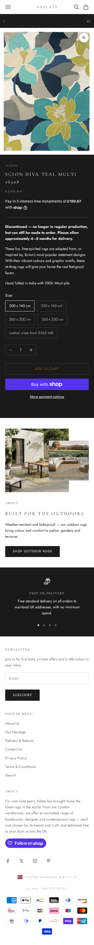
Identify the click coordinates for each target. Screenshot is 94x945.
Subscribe (22, 695)
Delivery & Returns (19, 740)
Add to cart (47, 368)
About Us (12, 723)
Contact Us (13, 749)
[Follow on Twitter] (21, 860)
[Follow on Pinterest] (48, 860)
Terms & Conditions (20, 766)
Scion (11, 165)
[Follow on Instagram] (35, 860)
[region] (47, 597)
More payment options (47, 396)
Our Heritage (15, 732)
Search (10, 775)
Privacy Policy (16, 758)
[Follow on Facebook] (7, 860)
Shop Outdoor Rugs (32, 551)
